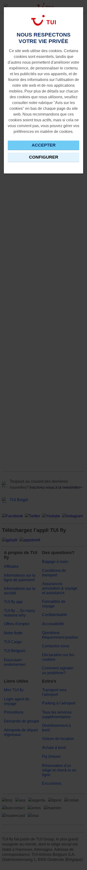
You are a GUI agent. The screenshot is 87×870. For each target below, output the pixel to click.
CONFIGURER (43, 157)
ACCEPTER (44, 145)
